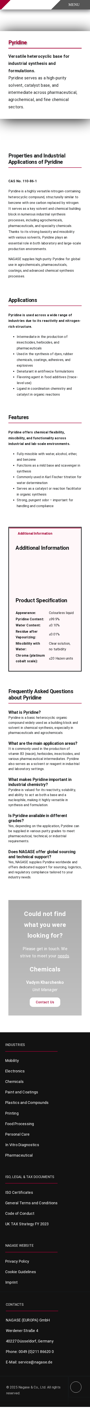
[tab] (45, 533)
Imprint (11, 1282)
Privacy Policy (17, 1261)
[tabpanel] (45, 604)
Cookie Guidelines (20, 1272)
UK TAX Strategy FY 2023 (27, 1224)
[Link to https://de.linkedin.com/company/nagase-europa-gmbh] (75, 1387)
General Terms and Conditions (31, 1203)
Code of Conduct (20, 1213)
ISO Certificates (19, 1192)
